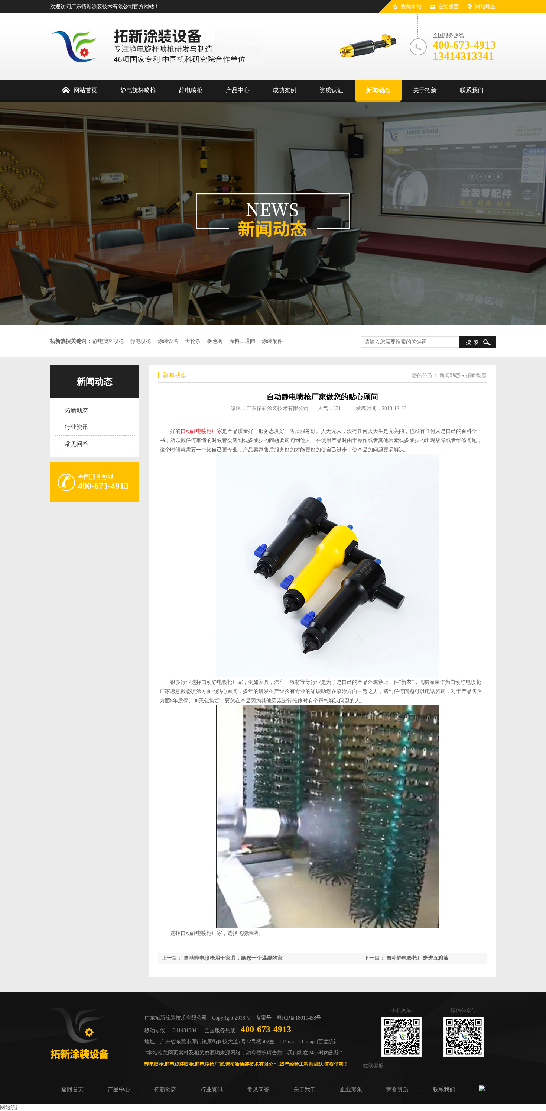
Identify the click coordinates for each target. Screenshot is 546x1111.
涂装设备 (168, 341)
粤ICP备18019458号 (299, 1018)
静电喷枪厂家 (209, 1064)
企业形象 (351, 1089)
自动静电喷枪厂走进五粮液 (417, 958)
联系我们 (444, 1089)
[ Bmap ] (289, 1041)
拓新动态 (76, 410)
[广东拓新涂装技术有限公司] (79, 1062)
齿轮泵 (193, 341)
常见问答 (76, 444)
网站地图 (485, 6)
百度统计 (328, 1041)
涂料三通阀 (242, 341)
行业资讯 (76, 427)
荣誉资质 (397, 1089)
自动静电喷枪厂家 (201, 431)
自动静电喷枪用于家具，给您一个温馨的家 (233, 958)
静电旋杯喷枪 (108, 341)
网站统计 (10, 1107)
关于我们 (304, 1089)
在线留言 (448, 6)
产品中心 (119, 1089)
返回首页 (72, 1089)
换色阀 (215, 341)
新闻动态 (95, 381)
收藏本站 (411, 6)
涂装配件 (272, 341)
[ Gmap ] (308, 1041)
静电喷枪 (140, 341)
